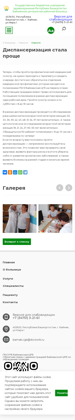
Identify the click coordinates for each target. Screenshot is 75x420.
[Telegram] (25, 172)
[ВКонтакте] (5, 172)
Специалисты (13, 286)
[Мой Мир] (15, 172)
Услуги (8, 278)
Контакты (10, 302)
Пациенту (10, 295)
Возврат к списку (17, 241)
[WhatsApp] (20, 172)
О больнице (12, 269)
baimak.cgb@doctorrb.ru (28, 339)
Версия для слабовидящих (60, 18)
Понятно (62, 393)
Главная (9, 262)
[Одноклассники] (10, 172)
